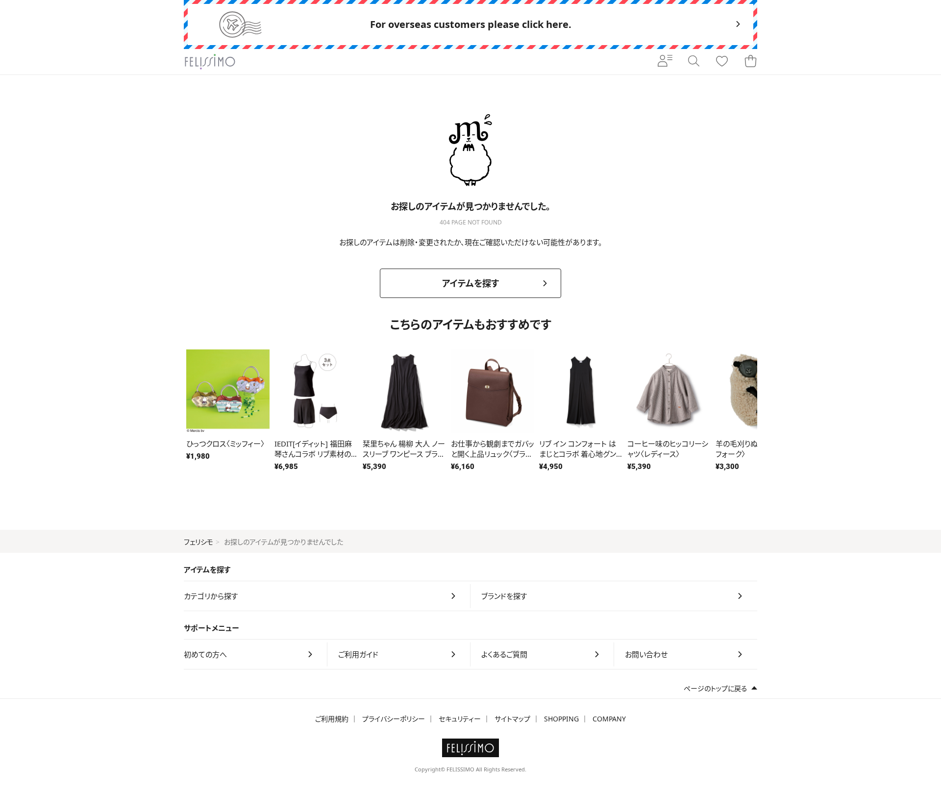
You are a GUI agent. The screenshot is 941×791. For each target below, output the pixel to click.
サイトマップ (512, 718)
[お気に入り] (722, 61)
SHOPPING (561, 718)
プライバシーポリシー (393, 718)
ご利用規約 (331, 718)
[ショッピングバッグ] (750, 61)
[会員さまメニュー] (665, 61)
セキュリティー (460, 718)
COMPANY (609, 718)
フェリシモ (198, 541)
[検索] (693, 61)
